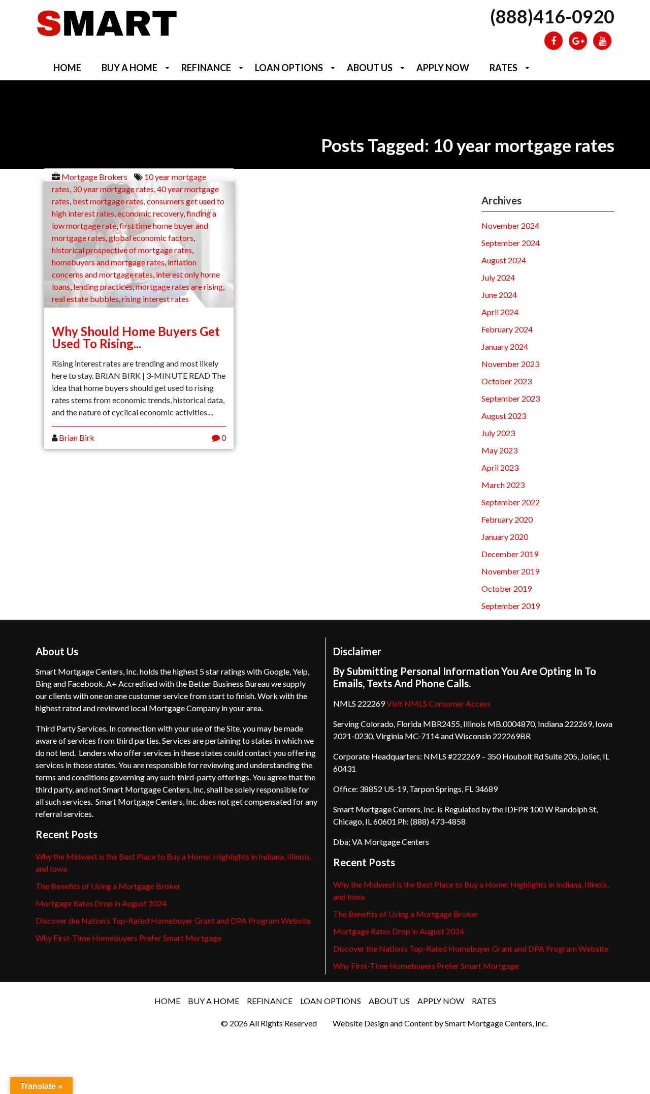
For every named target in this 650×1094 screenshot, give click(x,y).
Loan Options (289, 67)
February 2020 (507, 519)
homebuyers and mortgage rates (108, 262)
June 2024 (499, 294)
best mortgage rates (108, 201)
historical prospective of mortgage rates (122, 250)
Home (67, 67)
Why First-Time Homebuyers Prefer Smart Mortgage (128, 938)
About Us (370, 67)
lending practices (103, 286)
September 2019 (510, 606)
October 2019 (506, 588)
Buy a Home (129, 67)
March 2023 (503, 485)
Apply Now (442, 67)
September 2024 (510, 243)
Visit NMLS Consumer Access (438, 703)
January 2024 (504, 346)
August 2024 (503, 260)
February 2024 (507, 329)
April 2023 (499, 467)
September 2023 (510, 398)
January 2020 (504, 536)
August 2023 (503, 415)
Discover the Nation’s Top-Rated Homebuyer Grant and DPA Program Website (173, 920)
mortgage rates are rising (179, 286)
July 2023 (498, 433)
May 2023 (499, 450)
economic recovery (150, 213)
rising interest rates (155, 298)
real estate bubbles (85, 298)
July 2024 (498, 277)
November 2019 (510, 571)
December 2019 (509, 554)
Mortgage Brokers (94, 176)
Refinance (206, 67)
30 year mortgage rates (113, 189)
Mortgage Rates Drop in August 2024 (101, 903)
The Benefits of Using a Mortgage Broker (108, 886)
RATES (503, 67)
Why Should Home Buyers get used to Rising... (136, 337)
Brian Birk (76, 437)
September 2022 (510, 502)
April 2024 (499, 312)
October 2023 (506, 381)
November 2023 (510, 364)
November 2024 (510, 225)
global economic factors (151, 237)
